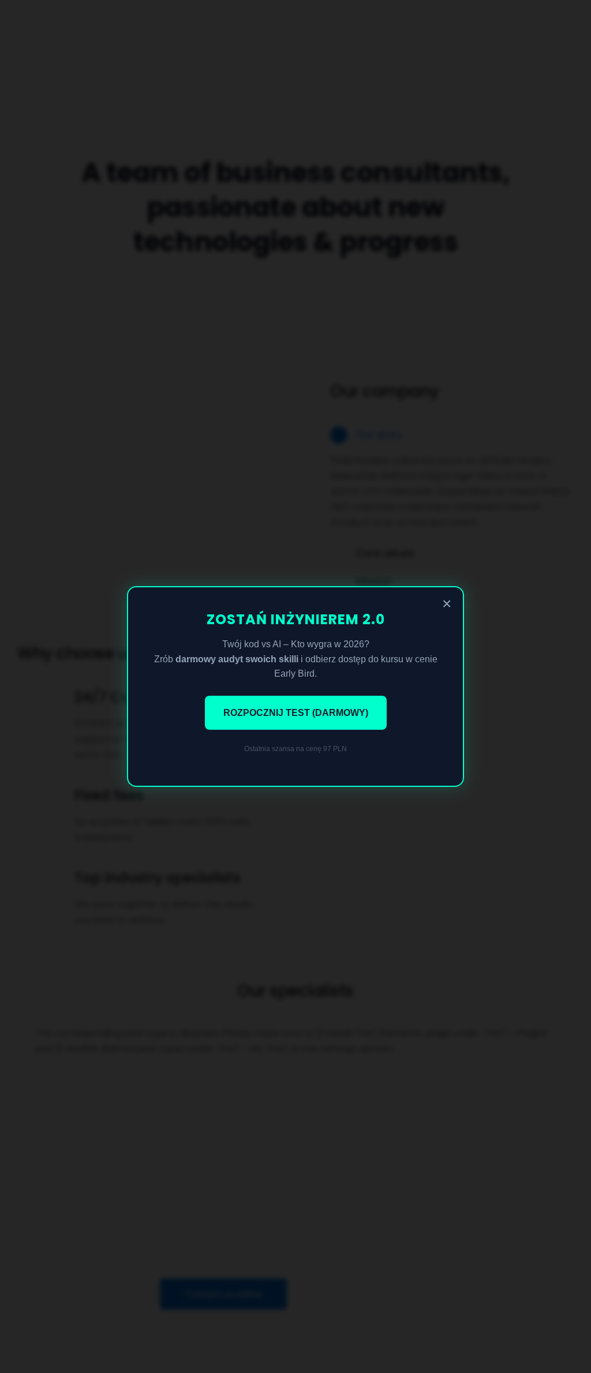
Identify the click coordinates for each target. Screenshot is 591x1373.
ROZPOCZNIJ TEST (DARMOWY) (295, 713)
